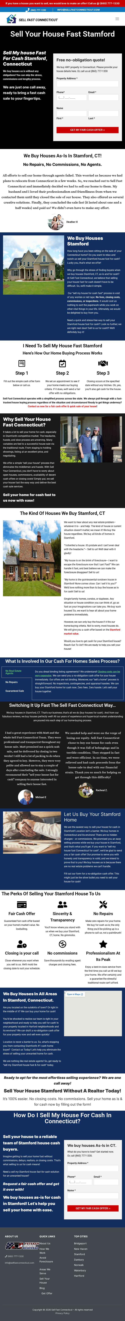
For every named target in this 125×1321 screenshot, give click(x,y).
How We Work (44, 1250)
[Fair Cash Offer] (22, 904)
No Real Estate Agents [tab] (13, 672)
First (60, 118)
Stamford (79, 1254)
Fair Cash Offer (22, 913)
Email (92, 92)
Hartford (79, 1275)
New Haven (80, 1248)
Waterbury (80, 1270)
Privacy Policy (62, 1313)
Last (91, 118)
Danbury (79, 1259)
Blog (42, 1288)
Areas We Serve (44, 1271)
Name (71, 1190)
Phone (61, 92)
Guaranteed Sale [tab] (14, 691)
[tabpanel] (77, 683)
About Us (44, 1243)
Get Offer (46, 1293)
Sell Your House (44, 1280)
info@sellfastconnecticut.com (78, 9)
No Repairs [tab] (11, 682)
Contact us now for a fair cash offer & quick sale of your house (62, 406)
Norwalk (79, 1264)
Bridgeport (80, 1243)
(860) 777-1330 (110, 3)
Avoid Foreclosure (43, 1259)
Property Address (77, 1163)
